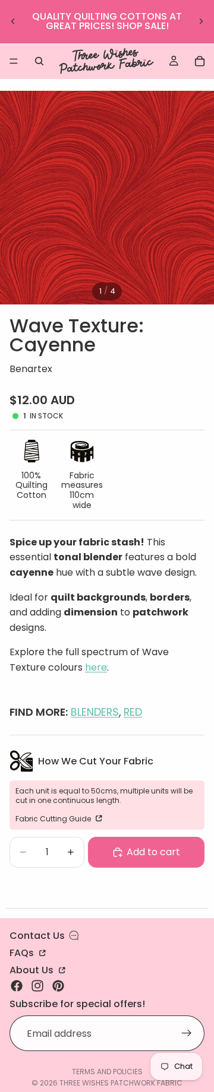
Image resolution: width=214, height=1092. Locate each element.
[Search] (39, 61)
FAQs (23, 952)
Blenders (95, 712)
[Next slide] (201, 21)
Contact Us (37, 935)
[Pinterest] (58, 986)
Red (133, 712)
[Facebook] (17, 986)
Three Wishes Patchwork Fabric (120, 1083)
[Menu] (13, 61)
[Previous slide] (13, 21)
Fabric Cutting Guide (54, 818)
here (96, 667)
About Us (33, 969)
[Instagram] (37, 986)
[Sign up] (186, 1033)
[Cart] (200, 61)
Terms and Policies (107, 1071)
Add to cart (153, 852)
